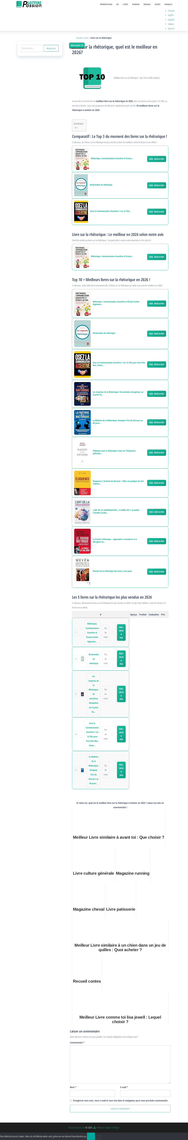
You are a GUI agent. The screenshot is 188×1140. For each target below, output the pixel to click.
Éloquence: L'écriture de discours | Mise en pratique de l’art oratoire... (118, 482)
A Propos (115, 1127)
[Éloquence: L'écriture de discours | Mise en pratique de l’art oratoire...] (82, 482)
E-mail (124, 1087)
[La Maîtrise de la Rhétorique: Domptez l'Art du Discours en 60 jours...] (82, 422)
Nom (73, 1087)
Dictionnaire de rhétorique (101, 184)
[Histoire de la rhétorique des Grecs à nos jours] (82, 571)
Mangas (147, 4)
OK (91, 1136)
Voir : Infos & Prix (156, 159)
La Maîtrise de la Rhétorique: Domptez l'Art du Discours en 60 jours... (118, 421)
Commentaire (77, 1042)
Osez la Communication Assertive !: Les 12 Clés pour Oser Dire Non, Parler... (119, 364)
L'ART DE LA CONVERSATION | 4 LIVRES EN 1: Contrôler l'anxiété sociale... (116, 511)
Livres (125, 4)
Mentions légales (104, 1127)
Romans (135, 4)
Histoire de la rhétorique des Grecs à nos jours (112, 571)
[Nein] (98, 1137)
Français (168, 4)
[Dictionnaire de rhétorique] (81, 185)
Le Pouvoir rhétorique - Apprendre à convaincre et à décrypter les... (115, 540)
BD (117, 4)
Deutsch (171, 28)
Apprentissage (106, 4)
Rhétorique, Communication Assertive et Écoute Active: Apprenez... (116, 303)
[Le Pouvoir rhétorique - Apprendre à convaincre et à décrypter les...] (82, 540)
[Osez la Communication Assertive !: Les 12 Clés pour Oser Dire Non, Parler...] (81, 212)
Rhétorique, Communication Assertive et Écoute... (112, 158)
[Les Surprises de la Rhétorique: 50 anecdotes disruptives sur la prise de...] (82, 393)
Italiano (171, 24)
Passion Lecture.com (77, 1127)
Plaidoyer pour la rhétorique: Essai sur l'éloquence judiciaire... (114, 452)
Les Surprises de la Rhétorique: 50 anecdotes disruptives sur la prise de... (118, 393)
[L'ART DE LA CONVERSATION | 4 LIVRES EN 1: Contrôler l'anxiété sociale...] (82, 511)
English (171, 15)
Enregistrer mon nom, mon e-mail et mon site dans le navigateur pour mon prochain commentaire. (120, 1100)
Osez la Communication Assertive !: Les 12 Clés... (110, 211)
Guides (157, 4)
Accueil (79, 37)
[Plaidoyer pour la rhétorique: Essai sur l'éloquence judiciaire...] (82, 452)
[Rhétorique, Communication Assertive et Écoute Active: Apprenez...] (81, 159)
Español (171, 19)
